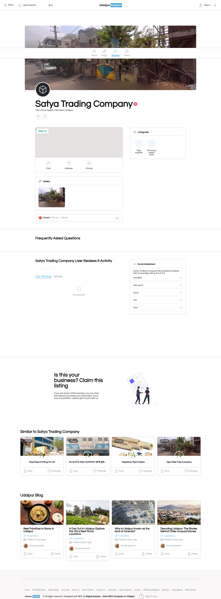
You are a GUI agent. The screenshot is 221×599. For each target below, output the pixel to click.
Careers (137, 590)
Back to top (151, 596)
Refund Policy (190, 590)
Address (69, 168)
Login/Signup (177, 590)
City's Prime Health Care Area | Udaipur (54, 110)
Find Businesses (38, 590)
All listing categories (151, 590)
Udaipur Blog (53, 590)
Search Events (88, 590)
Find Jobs (65, 590)
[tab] (43, 276)
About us (75, 590)
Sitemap (165, 590)
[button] (215, 5)
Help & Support (125, 590)
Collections (112, 590)
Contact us (100, 590)
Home (27, 590)
